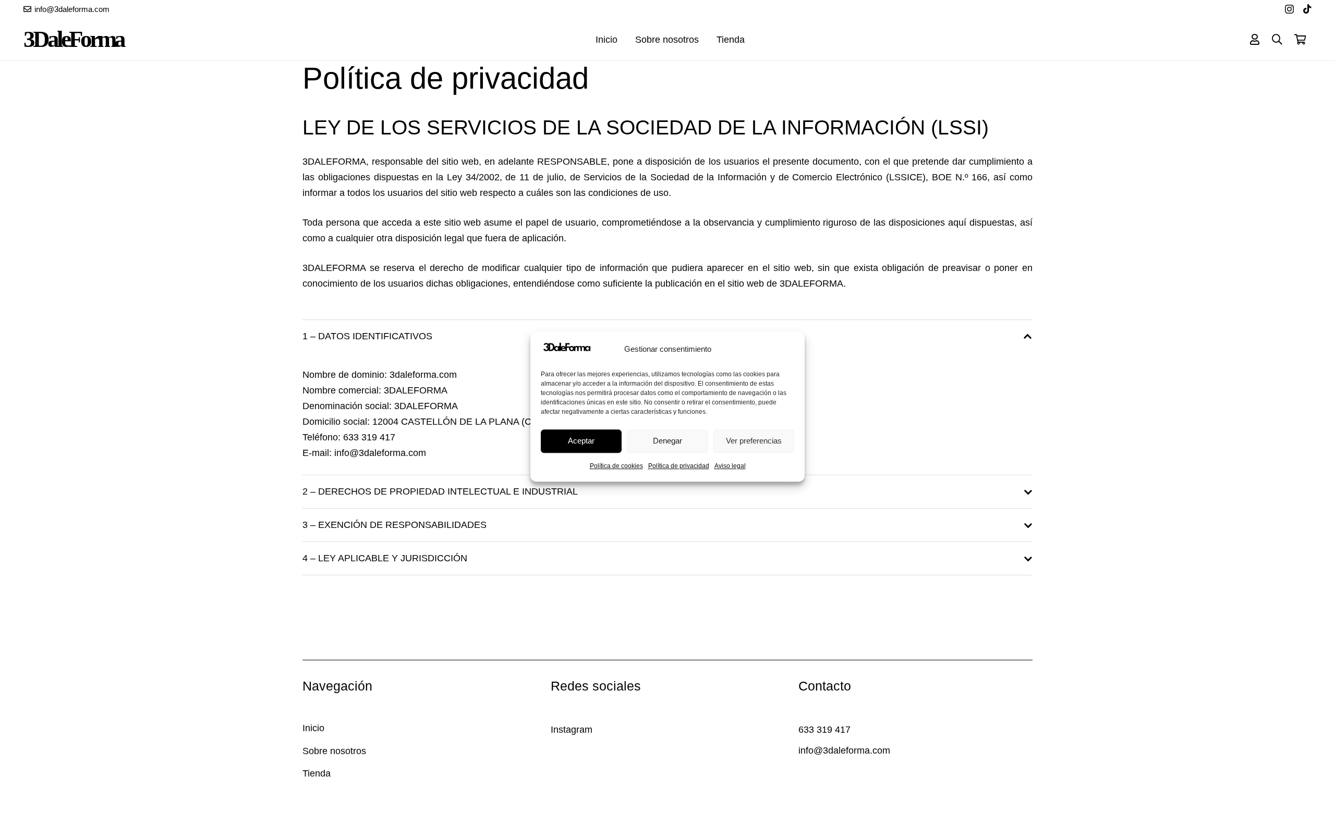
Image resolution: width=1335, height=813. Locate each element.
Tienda (316, 773)
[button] (1277, 40)
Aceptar (581, 440)
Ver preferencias (754, 440)
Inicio (313, 728)
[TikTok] (1307, 9)
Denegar (667, 440)
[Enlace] (1254, 39)
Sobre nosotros (334, 751)
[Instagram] (1289, 9)
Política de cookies (616, 466)
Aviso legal (730, 466)
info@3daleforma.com (380, 453)
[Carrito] (1300, 39)
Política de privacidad (678, 466)
